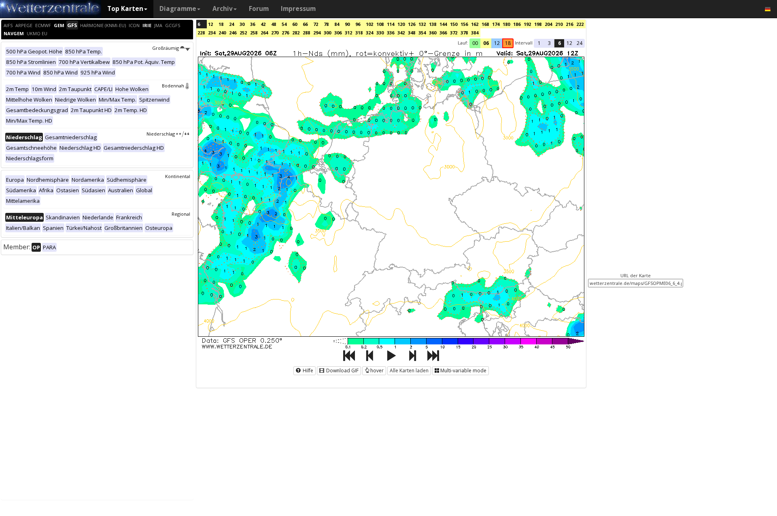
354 (422, 33)
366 (443, 33)
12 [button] (497, 43)
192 (527, 24)
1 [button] (539, 43)
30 (242, 24)
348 (411, 33)
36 (252, 24)
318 (359, 33)
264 (264, 33)
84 (336, 24)
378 (464, 33)
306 (338, 33)
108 (380, 24)
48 (273, 24)
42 (263, 24)
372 (453, 33)
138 (432, 24)
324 (369, 33)
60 (294, 24)
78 (326, 24)
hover (377, 370)
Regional (181, 214)
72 (315, 24)
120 (401, 24)
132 (422, 24)
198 (537, 24)
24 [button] (579, 43)
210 (559, 24)
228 (201, 33)
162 (474, 24)
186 (516, 24)
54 (284, 24)
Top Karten (125, 8)
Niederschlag (160, 134)
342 (401, 33)
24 (231, 24)
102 (369, 24)
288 (306, 33)
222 (580, 24)
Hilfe (307, 370)
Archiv (222, 8)
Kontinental (177, 176)
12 (210, 24)
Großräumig (165, 48)
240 (222, 33)
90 (347, 24)
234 (211, 33)
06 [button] (486, 43)
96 (357, 24)
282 (295, 33)
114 (390, 24)
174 (495, 24)
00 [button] (475, 43)
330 (380, 33)
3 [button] (549, 43)
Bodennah (173, 86)
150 (453, 24)
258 (253, 33)
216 (569, 24)
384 (474, 33)
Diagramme (177, 8)
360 (432, 33)
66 (305, 24)
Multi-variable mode (463, 370)
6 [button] (559, 43)
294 (317, 33)
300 (327, 33)
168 (485, 24)
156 (464, 24)
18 (221, 24)
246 (232, 33)
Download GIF (342, 370)
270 (274, 33)
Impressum (298, 8)
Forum (259, 8)
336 (390, 33)
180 (506, 24)
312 (348, 33)
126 (411, 24)
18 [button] (508, 43)
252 (243, 33)
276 (285, 33)
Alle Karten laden (409, 370)
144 (443, 24)
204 (548, 24)
